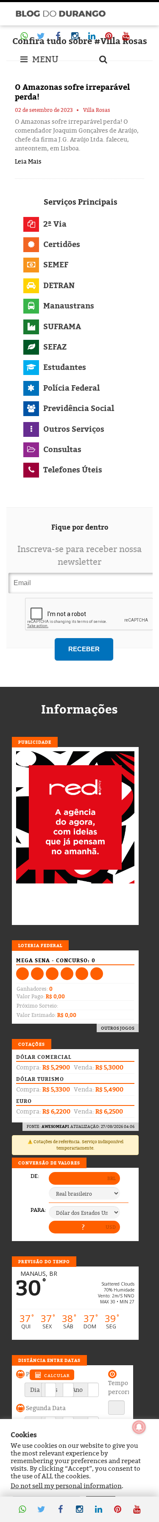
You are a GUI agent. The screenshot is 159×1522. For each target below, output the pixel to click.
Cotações (31, 1044)
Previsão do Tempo (44, 1261)
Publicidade (34, 742)
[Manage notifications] (139, 1427)
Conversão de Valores (49, 1163)
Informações (79, 709)
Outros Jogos (117, 1028)
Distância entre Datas (49, 1360)
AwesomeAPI (55, 1126)
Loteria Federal (40, 945)
